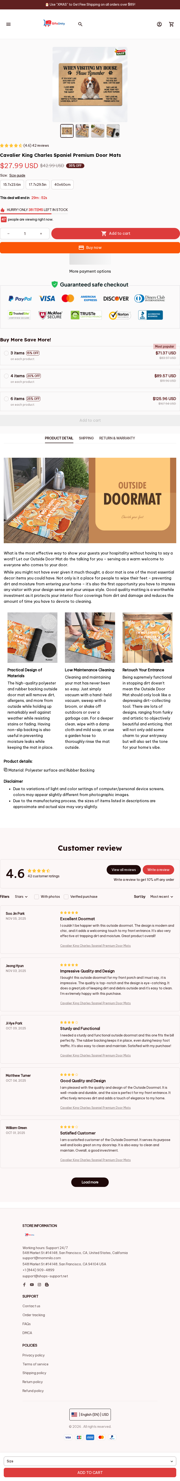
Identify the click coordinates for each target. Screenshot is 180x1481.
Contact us (31, 1306)
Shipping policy (34, 1373)
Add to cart (90, 1472)
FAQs (26, 1324)
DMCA (27, 1333)
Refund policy (33, 1391)
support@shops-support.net (45, 1276)
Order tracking (33, 1315)
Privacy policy (33, 1355)
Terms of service (35, 1364)
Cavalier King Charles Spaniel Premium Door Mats (95, 945)
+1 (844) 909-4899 (38, 1270)
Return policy (32, 1382)
